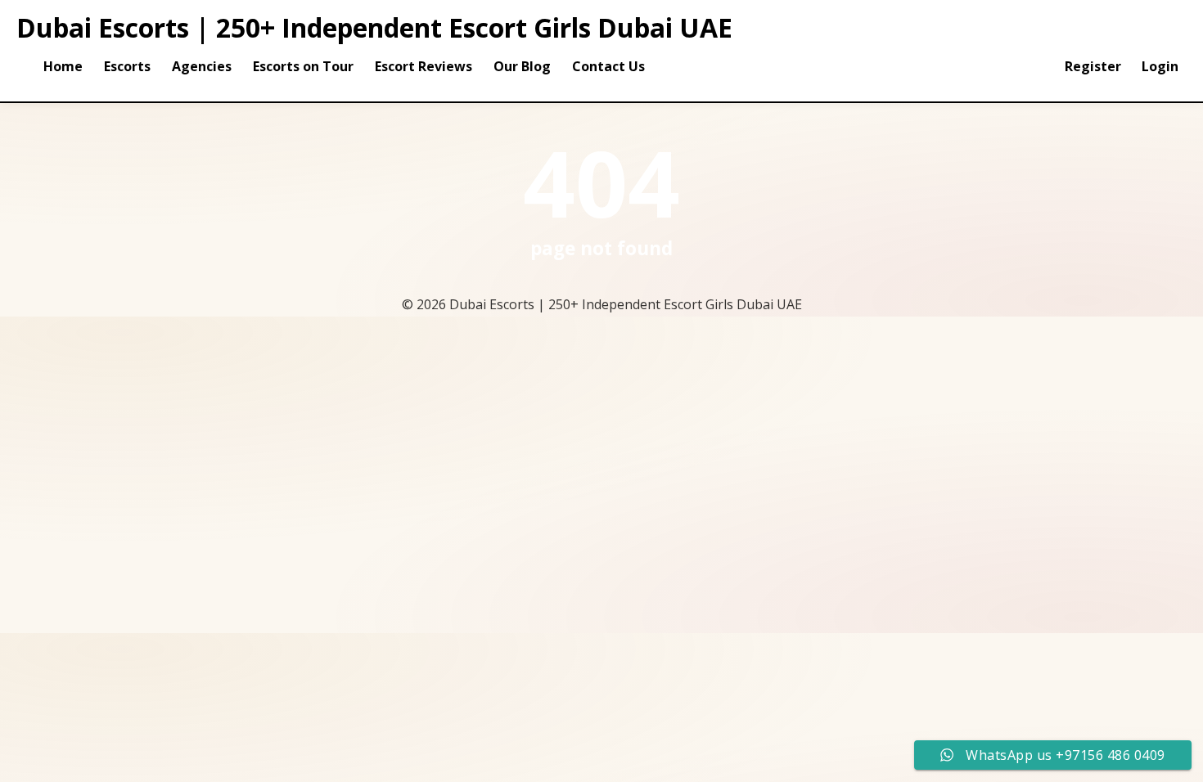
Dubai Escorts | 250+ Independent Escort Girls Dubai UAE (374, 27)
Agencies (202, 66)
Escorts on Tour (303, 66)
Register (1093, 66)
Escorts (127, 66)
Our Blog (522, 66)
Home (63, 66)
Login (1160, 66)
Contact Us (608, 66)
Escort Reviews (423, 66)
